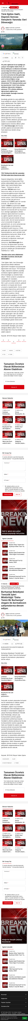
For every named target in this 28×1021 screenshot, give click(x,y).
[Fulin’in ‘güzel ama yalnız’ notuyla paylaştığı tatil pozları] (14, 517)
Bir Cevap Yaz (6, 453)
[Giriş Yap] (5, 7)
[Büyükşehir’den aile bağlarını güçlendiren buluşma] (7, 162)
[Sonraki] (26, 517)
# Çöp (13, 759)
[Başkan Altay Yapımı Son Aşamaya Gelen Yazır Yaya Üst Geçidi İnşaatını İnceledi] (14, 545)
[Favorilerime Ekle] (12, 57)
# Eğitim (18, 350)
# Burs (11, 350)
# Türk (10, 354)
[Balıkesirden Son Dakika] (13, 3)
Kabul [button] (24, 1018)
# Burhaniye (5, 759)
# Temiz (17, 763)
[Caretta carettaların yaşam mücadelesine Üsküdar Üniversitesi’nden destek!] (14, 569)
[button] (2, 7)
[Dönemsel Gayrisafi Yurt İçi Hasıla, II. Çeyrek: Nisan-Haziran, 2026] (14, 576)
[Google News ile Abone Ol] (6, 53)
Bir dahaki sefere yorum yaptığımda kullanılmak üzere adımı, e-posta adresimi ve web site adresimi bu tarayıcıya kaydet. (15, 488)
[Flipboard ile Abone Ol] (16, 53)
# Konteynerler (7, 763)
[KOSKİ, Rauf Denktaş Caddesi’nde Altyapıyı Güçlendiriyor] (20, 423)
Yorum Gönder (8, 494)
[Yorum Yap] (15, 57)
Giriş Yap (18, 494)
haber (7, 27)
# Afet (4, 350)
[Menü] (2, 3)
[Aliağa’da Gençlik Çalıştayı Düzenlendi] (20, 437)
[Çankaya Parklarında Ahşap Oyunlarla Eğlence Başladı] (7, 146)
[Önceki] (2, 517)
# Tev (3, 354)
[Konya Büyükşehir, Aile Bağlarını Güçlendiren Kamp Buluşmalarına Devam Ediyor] (21, 146)
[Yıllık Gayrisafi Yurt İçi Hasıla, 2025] (14, 561)
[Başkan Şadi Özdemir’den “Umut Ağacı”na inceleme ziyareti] (14, 553)
